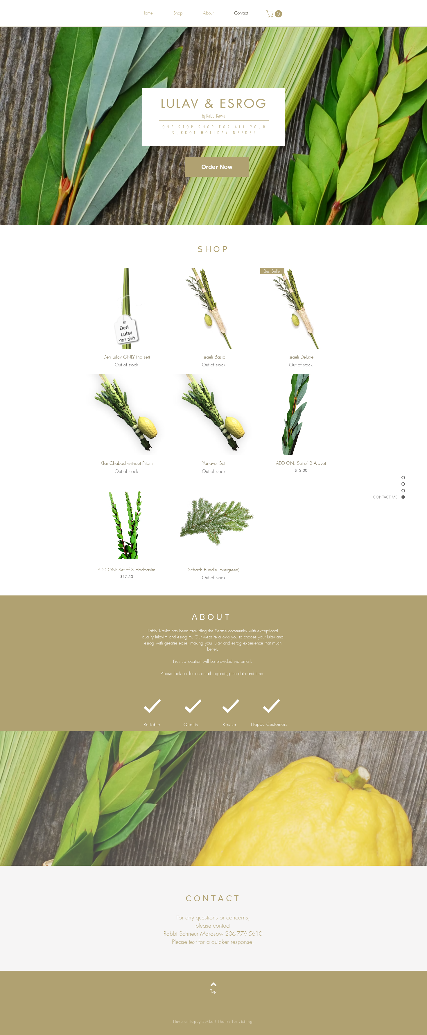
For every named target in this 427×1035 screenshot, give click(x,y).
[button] (275, 13)
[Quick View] (126, 308)
